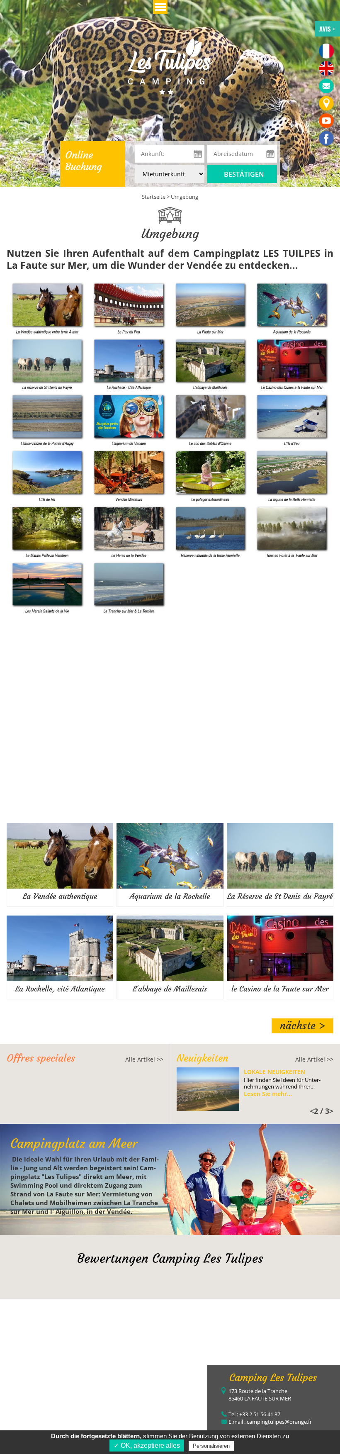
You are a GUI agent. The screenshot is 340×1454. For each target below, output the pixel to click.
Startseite (153, 196)
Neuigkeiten (202, 1058)
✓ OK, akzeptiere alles (147, 1445)
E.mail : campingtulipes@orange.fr (270, 1421)
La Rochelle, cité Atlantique (59, 989)
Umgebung (184, 196)
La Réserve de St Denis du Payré (280, 896)
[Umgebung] (170, 66)
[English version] (326, 68)
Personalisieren (211, 1446)
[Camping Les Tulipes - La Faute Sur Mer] (326, 138)
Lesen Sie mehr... (268, 1094)
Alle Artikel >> (144, 1059)
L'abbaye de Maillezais (170, 989)
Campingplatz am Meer (73, 1143)
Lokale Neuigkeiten (274, 1072)
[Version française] (326, 51)
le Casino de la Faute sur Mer (279, 989)
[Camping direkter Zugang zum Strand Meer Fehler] (326, 103)
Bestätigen (244, 174)
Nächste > (302, 1025)
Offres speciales (41, 1058)
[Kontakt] (326, 85)
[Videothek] (326, 120)
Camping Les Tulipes (273, 1377)
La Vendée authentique (60, 896)
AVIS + (327, 28)
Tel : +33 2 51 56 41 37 (254, 1414)
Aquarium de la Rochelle (170, 896)
